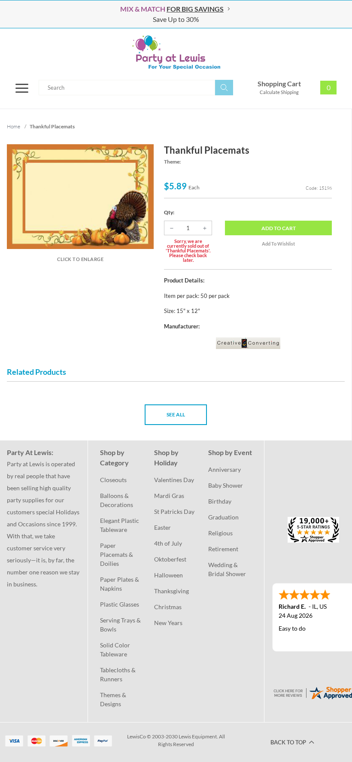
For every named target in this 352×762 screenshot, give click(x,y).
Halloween (168, 575)
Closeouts (113, 479)
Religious (220, 533)
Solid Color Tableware (115, 649)
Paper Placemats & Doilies (117, 554)
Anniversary (224, 469)
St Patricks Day (174, 511)
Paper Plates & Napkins (120, 584)
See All (176, 414)
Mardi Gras (169, 495)
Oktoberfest (170, 559)
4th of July (168, 543)
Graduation (223, 517)
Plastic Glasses (119, 604)
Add (278, 228)
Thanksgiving (171, 591)
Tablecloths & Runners (118, 674)
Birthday (219, 501)
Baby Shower (225, 485)
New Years (168, 622)
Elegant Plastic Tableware (120, 525)
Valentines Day (174, 479)
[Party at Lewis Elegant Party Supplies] (176, 52)
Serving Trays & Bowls (121, 624)
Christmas (168, 606)
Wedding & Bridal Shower (227, 569)
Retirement (223, 549)
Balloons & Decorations (116, 500)
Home (13, 126)
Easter (162, 527)
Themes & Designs (113, 699)
